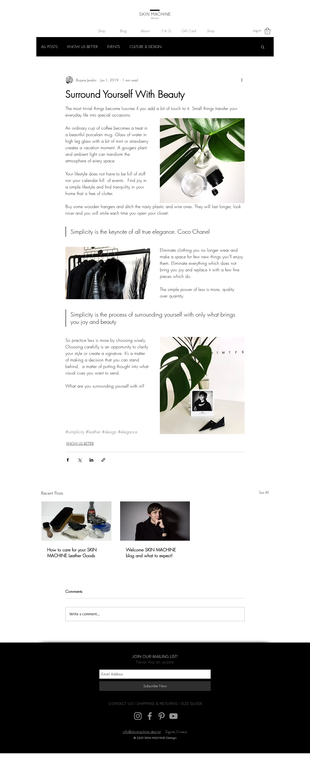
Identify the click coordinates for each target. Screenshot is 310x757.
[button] (237, 335)
